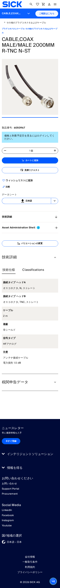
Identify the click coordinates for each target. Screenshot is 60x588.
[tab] (9, 270)
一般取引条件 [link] (30, 562)
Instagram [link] (8, 521)
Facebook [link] (8, 515)
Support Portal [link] (10, 489)
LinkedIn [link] (7, 510)
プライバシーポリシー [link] (29, 572)
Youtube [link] (7, 526)
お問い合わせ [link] (9, 484)
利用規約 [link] (30, 567)
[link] (12, 4)
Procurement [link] (10, 494)
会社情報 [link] (30, 557)
